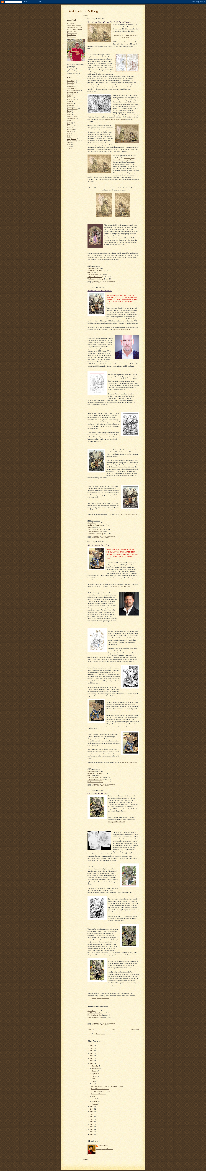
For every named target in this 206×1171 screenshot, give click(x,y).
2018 (92, 1106)
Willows (69, 148)
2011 (92, 1124)
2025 (92, 1048)
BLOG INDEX (71, 23)
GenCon (90, 272)
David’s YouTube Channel (74, 29)
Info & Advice (71, 105)
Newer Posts (91, 1029)
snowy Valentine (71, 139)
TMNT (69, 142)
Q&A (68, 133)
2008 (92, 1132)
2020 (92, 1061)
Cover (69, 85)
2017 (92, 1109)
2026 (92, 1046)
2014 (92, 1117)
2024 (92, 1051)
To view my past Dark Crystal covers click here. (126, 36)
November (95, 1068)
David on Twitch (71, 31)
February (95, 1101)
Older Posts (135, 1029)
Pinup (68, 124)
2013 (92, 1119)
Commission (70, 83)
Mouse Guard (71, 118)
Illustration (70, 103)
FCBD (69, 96)
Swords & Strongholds (73, 140)
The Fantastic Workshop (95, 279)
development (70, 88)
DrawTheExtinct (71, 92)
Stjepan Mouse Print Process (100, 545)
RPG (68, 135)
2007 (92, 1134)
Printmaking (70, 129)
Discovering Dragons (73, 90)
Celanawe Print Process (98, 793)
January (94, 1104)
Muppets (69, 122)
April (94, 1096)
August (94, 1076)
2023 (92, 1053)
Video (69, 146)
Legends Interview (72, 109)
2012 (92, 1122)
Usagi (68, 144)
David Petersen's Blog (82, 11)
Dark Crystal (70, 86)
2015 (92, 1114)
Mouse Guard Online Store (74, 27)
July (93, 1078)
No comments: (111, 281)
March (94, 1099)
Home (113, 1029)
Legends (69, 107)
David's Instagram (72, 33)
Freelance (69, 98)
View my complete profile (104, 1149)
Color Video (70, 81)
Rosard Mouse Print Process (100, 290)
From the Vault (71, 99)
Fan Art (69, 94)
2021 (92, 1058)
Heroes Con (91, 268)
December (95, 1066)
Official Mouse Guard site (74, 25)
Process (69, 131)
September (95, 1073)
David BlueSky (71, 35)
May (93, 1084)
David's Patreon (71, 37)
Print (68, 127)
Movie (69, 120)
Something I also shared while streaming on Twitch (123, 159)
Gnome (69, 101)
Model (69, 112)
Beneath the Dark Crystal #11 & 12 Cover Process (109, 22)
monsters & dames (72, 116)
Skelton (69, 137)
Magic (69, 111)
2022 (92, 1056)
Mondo (69, 114)
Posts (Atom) (100, 1034)
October (94, 1071)
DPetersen (103, 1146)
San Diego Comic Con (95, 270)
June (93, 1081)
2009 (92, 1129)
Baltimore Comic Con (95, 277)
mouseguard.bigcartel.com (121, 329)
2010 (92, 1127)
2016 (92, 1111)
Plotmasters (70, 126)
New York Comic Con (95, 275)
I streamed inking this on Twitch (114, 119)
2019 (92, 1063)
